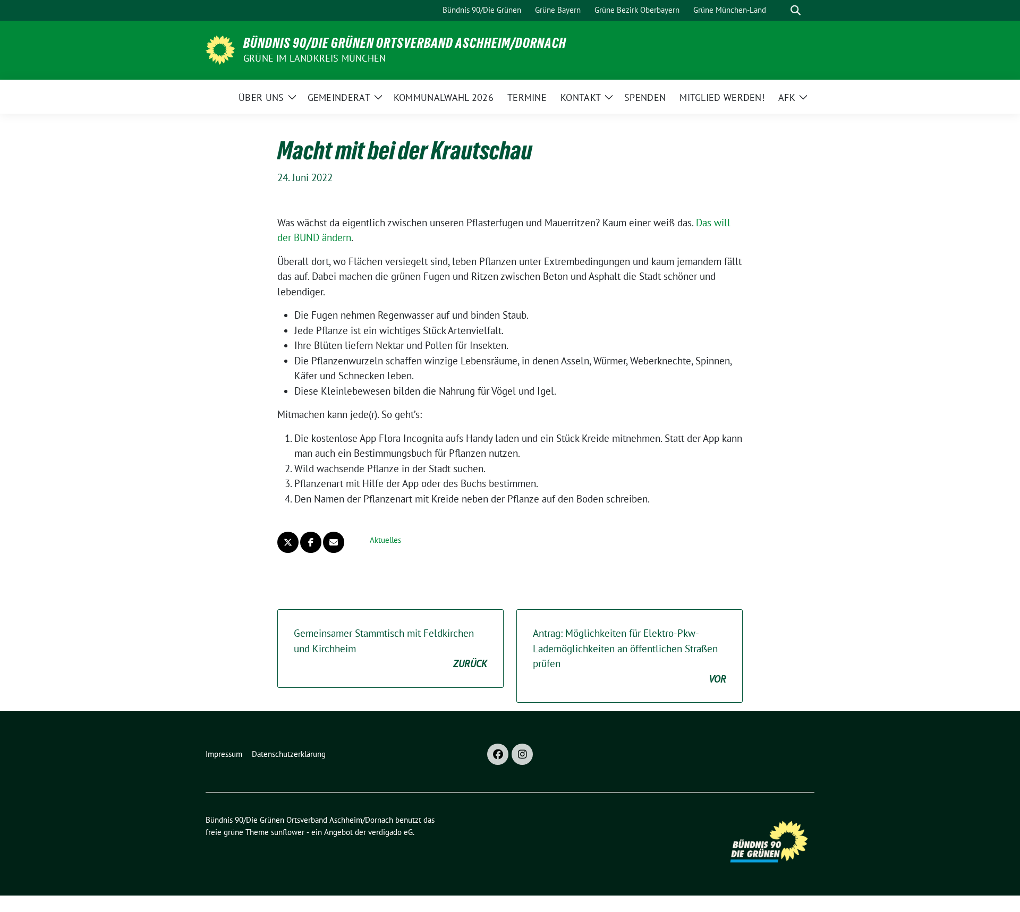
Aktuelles (385, 540)
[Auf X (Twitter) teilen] (288, 542)
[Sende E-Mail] (333, 542)
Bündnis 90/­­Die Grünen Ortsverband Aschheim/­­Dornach (404, 43)
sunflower (287, 832)
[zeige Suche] (795, 10)
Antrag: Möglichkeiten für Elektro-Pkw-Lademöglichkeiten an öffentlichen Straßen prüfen (629, 656)
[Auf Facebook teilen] (310, 542)
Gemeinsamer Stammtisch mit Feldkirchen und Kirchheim (390, 648)
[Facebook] (497, 754)
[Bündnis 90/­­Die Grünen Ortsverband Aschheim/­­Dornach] (220, 48)
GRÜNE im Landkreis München (314, 58)
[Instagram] (522, 754)
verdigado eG (390, 832)
